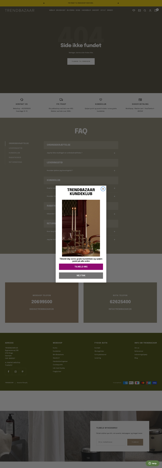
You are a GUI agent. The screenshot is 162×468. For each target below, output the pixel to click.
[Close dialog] (103, 189)
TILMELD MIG (81, 267)
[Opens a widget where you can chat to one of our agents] (152, 463)
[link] (81, 228)
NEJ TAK (81, 275)
